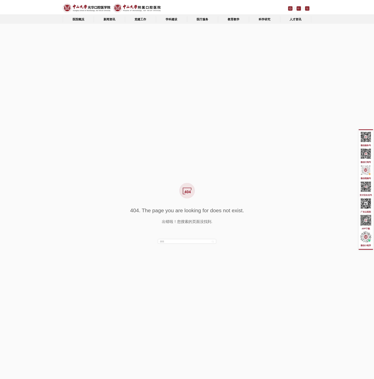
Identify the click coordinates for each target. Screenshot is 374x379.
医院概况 (78, 19)
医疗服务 (202, 19)
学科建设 (171, 19)
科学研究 (264, 19)
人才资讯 (295, 19)
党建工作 (140, 19)
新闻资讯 (109, 19)
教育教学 (233, 19)
